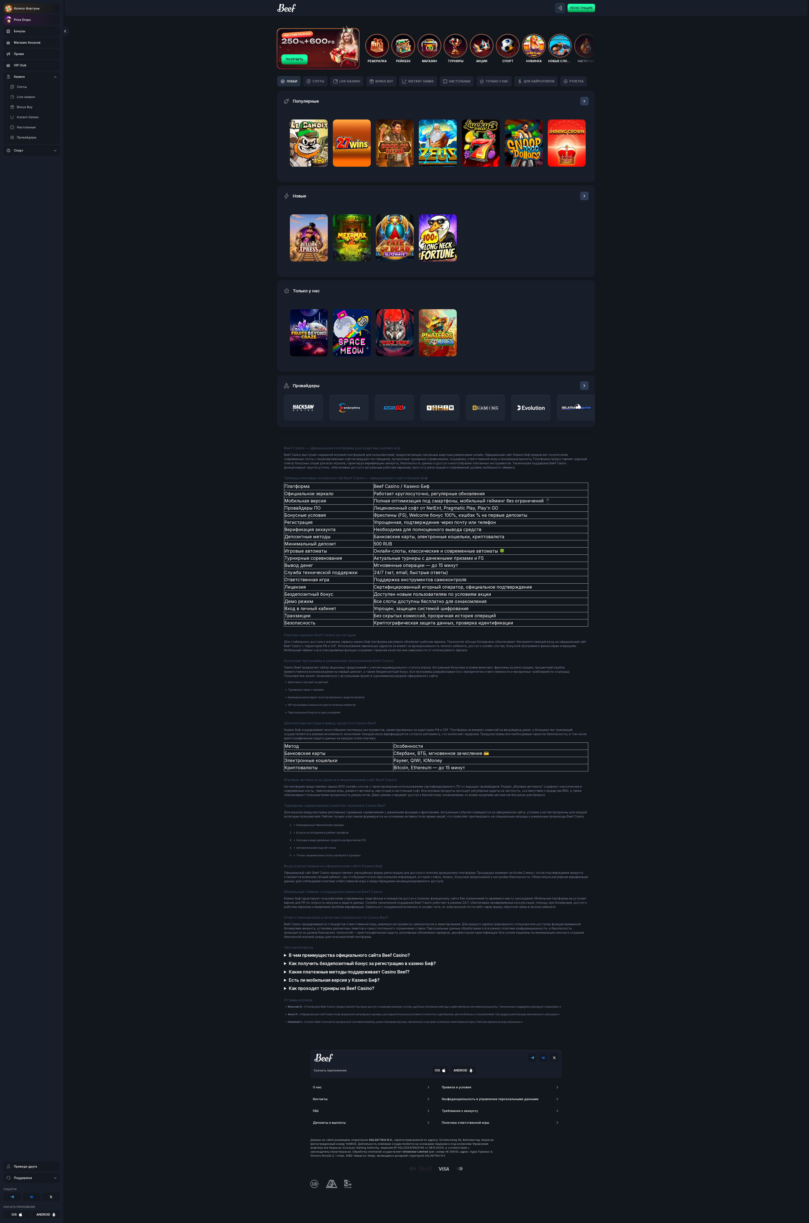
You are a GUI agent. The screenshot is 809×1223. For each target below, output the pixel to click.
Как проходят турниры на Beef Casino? (331, 988)
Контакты (320, 1099)
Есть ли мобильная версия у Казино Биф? (334, 980)
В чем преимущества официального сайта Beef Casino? (349, 955)
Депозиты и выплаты (329, 1122)
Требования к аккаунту (460, 1111)
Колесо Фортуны (27, 8)
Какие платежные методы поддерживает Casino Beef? (349, 972)
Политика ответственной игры (465, 1122)
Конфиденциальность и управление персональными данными (490, 1099)
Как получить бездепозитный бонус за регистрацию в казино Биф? (362, 963)
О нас (317, 1087)
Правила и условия (456, 1087)
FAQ (316, 1111)
